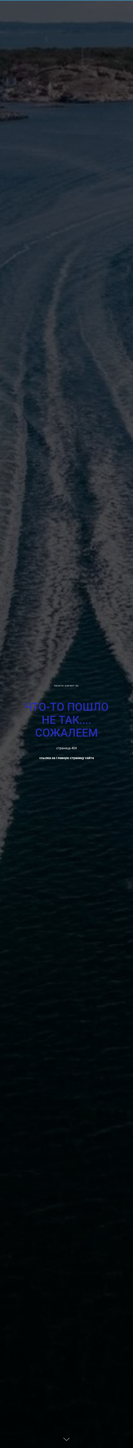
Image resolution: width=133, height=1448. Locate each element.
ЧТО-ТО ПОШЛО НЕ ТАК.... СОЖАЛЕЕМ (66, 720)
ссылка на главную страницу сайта (66, 758)
